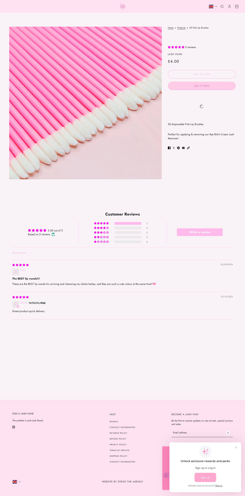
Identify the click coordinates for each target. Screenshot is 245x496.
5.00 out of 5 (55, 230)
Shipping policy (118, 456)
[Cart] (237, 6)
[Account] (229, 6)
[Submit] (227, 432)
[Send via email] (183, 147)
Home (170, 28)
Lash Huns (175, 54)
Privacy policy (118, 444)
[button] (176, 47)
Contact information (122, 461)
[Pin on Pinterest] (178, 147)
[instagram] (13, 426)
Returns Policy (118, 433)
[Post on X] (173, 147)
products (181, 28)
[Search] (222, 6)
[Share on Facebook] (169, 147)
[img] (20, 265)
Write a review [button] (199, 232)
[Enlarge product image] (85, 103)
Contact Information (122, 427)
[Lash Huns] (122, 6)
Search (114, 421)
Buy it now (201, 86)
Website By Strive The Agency (122, 481)
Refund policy (118, 438)
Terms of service (120, 450)
